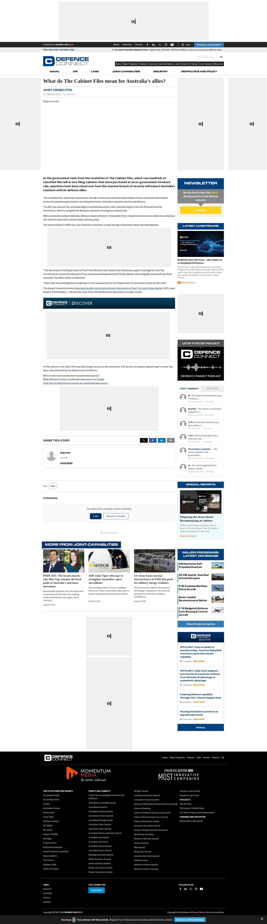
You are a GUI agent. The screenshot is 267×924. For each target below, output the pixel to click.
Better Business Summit (100, 863)
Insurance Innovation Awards (147, 825)
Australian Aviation (51, 808)
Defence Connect (51, 821)
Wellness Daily (49, 864)
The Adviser (48, 860)
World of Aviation (51, 868)
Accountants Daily (51, 795)
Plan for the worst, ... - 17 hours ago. (200, 428)
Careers (153, 63)
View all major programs (200, 624)
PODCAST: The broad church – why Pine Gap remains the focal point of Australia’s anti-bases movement (62, 581)
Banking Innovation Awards (101, 854)
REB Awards (139, 847)
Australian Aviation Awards (101, 811)
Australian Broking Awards (101, 820)
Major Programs (130, 63)
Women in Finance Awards (146, 864)
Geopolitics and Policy (199, 72)
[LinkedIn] (185, 888)
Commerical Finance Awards (147, 795)
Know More (66, 463)
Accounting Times (51, 799)
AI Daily (46, 803)
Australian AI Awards (98, 807)
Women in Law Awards (190, 791)
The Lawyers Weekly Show (192, 808)
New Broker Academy (144, 834)
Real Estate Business (52, 847)
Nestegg (47, 838)
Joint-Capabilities (126, 72)
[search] (221, 57)
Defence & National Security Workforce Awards (156, 804)
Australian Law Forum (98, 841)
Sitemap (47, 901)
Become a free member (209, 44)
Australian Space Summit (100, 850)
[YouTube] (201, 888)
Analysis (143, 63)
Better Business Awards (100, 859)
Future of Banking (142, 808)
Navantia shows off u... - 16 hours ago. (201, 402)
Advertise (127, 44)
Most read (212, 388)
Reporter (71, 94)
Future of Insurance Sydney (146, 821)
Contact (139, 44)
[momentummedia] (88, 774)
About (116, 44)
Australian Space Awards (100, 846)
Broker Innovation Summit (100, 872)
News (118, 63)
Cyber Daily (48, 816)
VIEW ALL (167, 303)
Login (188, 44)
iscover (219, 63)
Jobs (177, 63)
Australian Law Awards (99, 837)
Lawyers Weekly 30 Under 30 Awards (151, 830)
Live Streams (206, 63)
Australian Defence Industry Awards (105, 833)
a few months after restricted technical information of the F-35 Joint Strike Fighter (118, 288)
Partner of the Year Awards (146, 838)
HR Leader (48, 829)
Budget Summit (141, 791)
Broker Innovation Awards (100, 867)
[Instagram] (196, 888)
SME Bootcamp (141, 860)
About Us (47, 888)
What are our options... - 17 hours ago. (201, 415)
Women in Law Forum (189, 795)
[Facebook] (180, 888)
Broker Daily (48, 812)
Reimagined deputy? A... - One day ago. (201, 472)
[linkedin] (162, 440)
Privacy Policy (197, 912)
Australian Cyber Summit (100, 828)
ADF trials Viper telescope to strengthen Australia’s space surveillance (106, 579)
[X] (144, 440)
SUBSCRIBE (96, 890)
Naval (54, 72)
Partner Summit (141, 843)
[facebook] (153, 440)
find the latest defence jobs (58, 49)
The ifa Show (185, 803)
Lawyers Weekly (50, 834)
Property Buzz (49, 842)
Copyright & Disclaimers (178, 912)
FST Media (48, 825)
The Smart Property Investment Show (197, 812)
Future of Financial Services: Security (151, 817)
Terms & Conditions (215, 912)
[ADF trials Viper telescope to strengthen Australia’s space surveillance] (109, 560)
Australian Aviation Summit (101, 815)
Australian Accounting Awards (102, 802)
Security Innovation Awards (146, 856)
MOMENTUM (64, 44)
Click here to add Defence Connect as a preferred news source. (75, 383)
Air (75, 72)
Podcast (194, 63)
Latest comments (189, 388)
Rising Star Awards (142, 851)
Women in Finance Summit (146, 869)
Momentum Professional (191, 821)
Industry (160, 72)
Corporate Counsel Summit (146, 799)
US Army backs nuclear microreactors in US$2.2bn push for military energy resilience (153, 579)
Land (95, 72)
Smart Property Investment (55, 851)
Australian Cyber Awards (100, 824)
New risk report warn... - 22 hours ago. (201, 458)
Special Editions (166, 63)
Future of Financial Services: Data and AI (152, 812)
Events (185, 63)
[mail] (171, 440)
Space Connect (50, 855)
